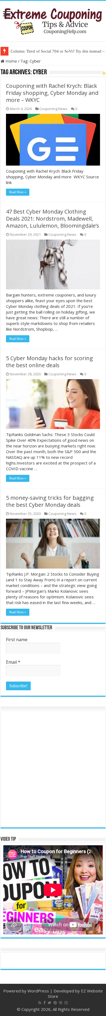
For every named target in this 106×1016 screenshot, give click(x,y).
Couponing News (53, 108)
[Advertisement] (53, 769)
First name (16, 640)
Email (13, 662)
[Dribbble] (60, 1002)
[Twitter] (49, 1002)
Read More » (17, 192)
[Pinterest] (55, 1002)
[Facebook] (44, 1002)
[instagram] (66, 1002)
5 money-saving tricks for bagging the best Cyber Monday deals (50, 501)
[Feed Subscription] (103, 73)
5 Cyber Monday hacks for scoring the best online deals (49, 361)
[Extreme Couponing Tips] (53, 20)
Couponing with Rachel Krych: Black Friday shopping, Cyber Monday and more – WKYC (52, 93)
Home (10, 61)
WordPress (38, 991)
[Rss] (40, 1002)
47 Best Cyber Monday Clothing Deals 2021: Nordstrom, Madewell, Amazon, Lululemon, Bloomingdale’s (52, 218)
